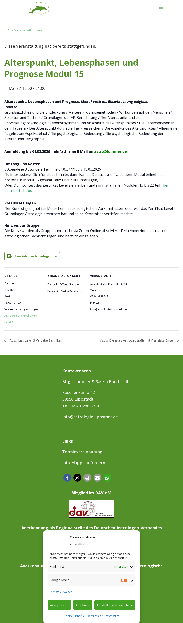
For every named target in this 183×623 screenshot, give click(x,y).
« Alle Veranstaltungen (23, 30)
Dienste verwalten (61, 592)
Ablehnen (83, 605)
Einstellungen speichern (115, 605)
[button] (67, 478)
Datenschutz (95, 616)
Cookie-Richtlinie (74, 616)
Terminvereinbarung (82, 451)
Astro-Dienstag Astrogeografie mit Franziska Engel (137, 340)
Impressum (112, 616)
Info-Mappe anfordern (83, 462)
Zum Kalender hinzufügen (33, 256)
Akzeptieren (59, 605)
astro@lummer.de (110, 151)
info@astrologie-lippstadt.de (90, 416)
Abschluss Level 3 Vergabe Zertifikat (35, 340)
